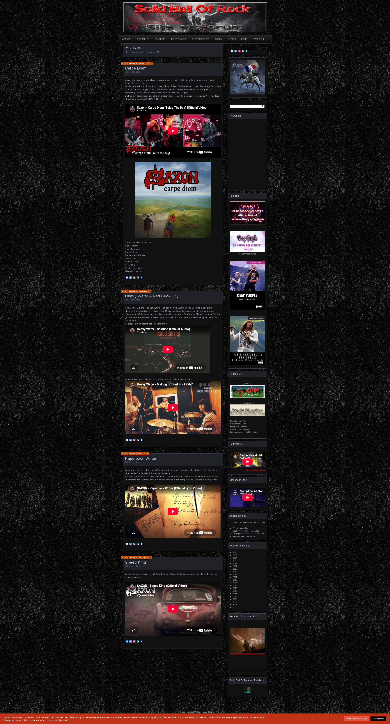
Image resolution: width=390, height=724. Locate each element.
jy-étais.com (248, 384)
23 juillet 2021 (143, 291)
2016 (235, 580)
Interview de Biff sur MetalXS (244, 536)
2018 (235, 574)
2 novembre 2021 (145, 63)
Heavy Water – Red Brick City (152, 296)
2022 (235, 563)
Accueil (126, 39)
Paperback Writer (140, 458)
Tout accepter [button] (378, 719)
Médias (232, 39)
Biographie (142, 39)
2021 (235, 566)
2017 (235, 577)
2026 (235, 552)
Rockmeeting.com (247, 403)
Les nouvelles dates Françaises (246, 531)
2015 (235, 583)
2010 (235, 596)
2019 (235, 572)
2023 (235, 561)
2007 (235, 605)
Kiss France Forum (238, 424)
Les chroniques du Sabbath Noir (243, 432)
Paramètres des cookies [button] (356, 719)
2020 (235, 569)
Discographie (178, 39)
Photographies (200, 39)
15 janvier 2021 (144, 558)
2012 (235, 591)
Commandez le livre (247, 254)
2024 (235, 558)
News (137, 72)
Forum (218, 39)
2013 (235, 588)
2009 (235, 599)
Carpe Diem (135, 68)
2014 (235, 585)
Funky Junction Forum (239, 427)
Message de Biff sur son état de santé (248, 534)
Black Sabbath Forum (239, 421)
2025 (235, 555)
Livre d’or (258, 39)
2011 (235, 594)
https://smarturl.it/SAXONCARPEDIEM (143, 99)
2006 (235, 607)
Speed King (135, 562)
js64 (133, 63)
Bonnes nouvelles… (241, 528)
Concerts (160, 39)
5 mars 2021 (143, 454)
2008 (235, 602)
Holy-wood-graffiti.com (239, 429)
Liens (244, 39)
